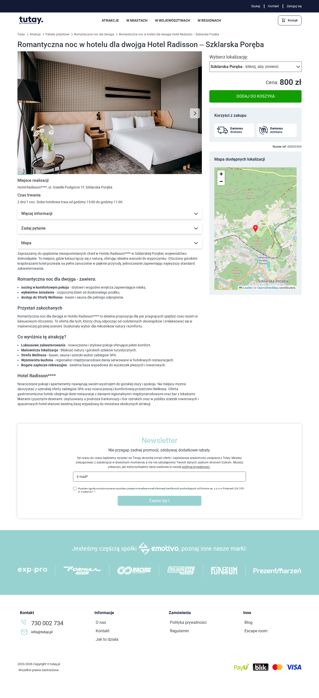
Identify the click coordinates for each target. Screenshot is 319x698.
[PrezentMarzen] (277, 570)
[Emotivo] (158, 549)
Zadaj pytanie (33, 228)
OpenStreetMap (268, 287)
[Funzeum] (224, 570)
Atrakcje (35, 34)
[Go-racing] (134, 570)
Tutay (21, 34)
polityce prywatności (196, 467)
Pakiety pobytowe (57, 34)
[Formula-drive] (82, 570)
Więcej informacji (36, 213)
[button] (255, 67)
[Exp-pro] (32, 570)
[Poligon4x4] (181, 570)
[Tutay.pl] (31, 20)
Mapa (26, 243)
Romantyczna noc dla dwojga (94, 34)
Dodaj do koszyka (256, 96)
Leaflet (247, 287)
